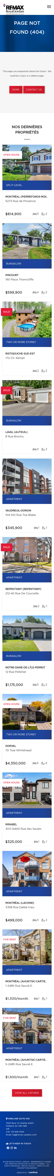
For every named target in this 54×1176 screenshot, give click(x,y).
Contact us (34, 90)
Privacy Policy (28, 1166)
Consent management (27, 1168)
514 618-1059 (17, 1132)
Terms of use (42, 1166)
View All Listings (27, 1093)
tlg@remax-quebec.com (24, 1135)
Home (16, 90)
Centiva (32, 1172)
